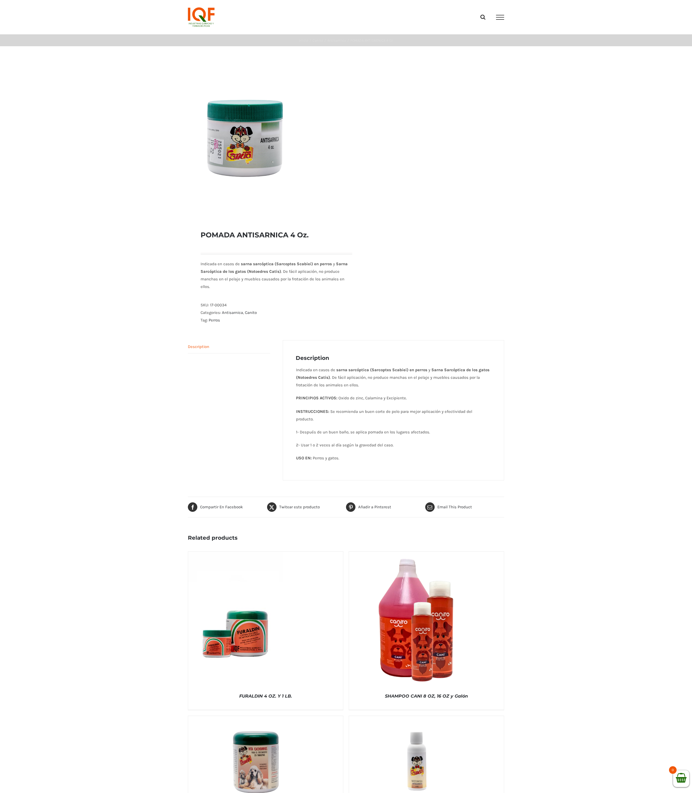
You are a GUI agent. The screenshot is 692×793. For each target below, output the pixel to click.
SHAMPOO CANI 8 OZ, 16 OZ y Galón (426, 696)
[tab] (229, 346)
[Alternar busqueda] (482, 17)
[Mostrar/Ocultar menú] (500, 17)
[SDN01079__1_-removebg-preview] (264, 138)
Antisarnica (232, 312)
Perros (214, 320)
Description (198, 346)
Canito (251, 312)
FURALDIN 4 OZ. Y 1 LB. (265, 696)
